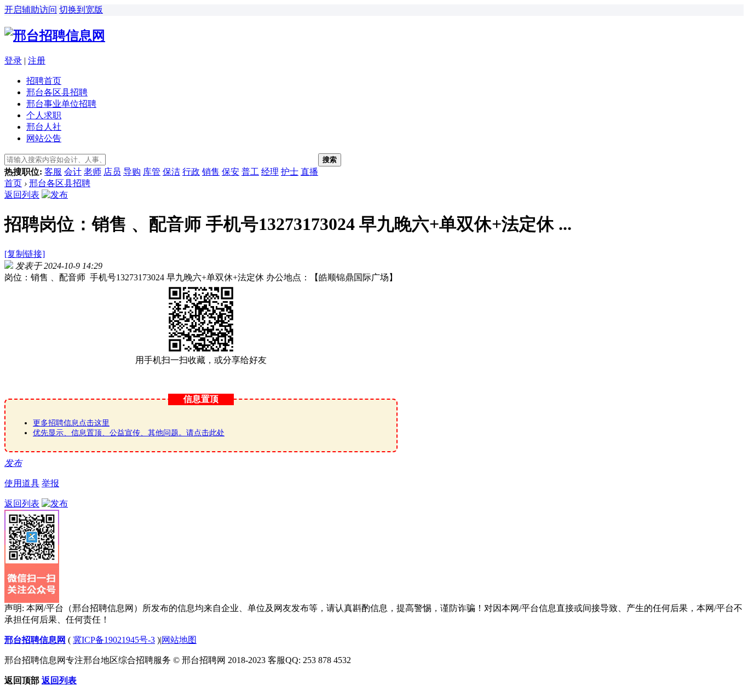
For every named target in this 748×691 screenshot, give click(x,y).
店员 (112, 171)
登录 (13, 60)
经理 (270, 171)
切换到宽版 (81, 9)
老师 (92, 171)
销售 (211, 171)
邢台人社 (43, 126)
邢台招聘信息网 (35, 639)
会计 (73, 171)
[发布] (55, 194)
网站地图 (179, 639)
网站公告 (43, 138)
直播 (309, 171)
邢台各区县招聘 (57, 92)
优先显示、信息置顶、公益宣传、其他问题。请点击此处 (129, 433)
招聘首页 (43, 80)
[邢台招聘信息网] (54, 35)
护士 (289, 171)
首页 (13, 183)
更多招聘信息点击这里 (71, 423)
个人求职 (43, 115)
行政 (191, 171)
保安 (230, 171)
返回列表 (21, 194)
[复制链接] (24, 253)
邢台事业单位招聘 (61, 103)
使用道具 (21, 483)
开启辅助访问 (30, 9)
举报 (50, 483)
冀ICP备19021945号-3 (114, 639)
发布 (13, 463)
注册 (36, 60)
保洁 (171, 171)
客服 (53, 171)
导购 (132, 171)
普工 (250, 171)
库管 (151, 171)
